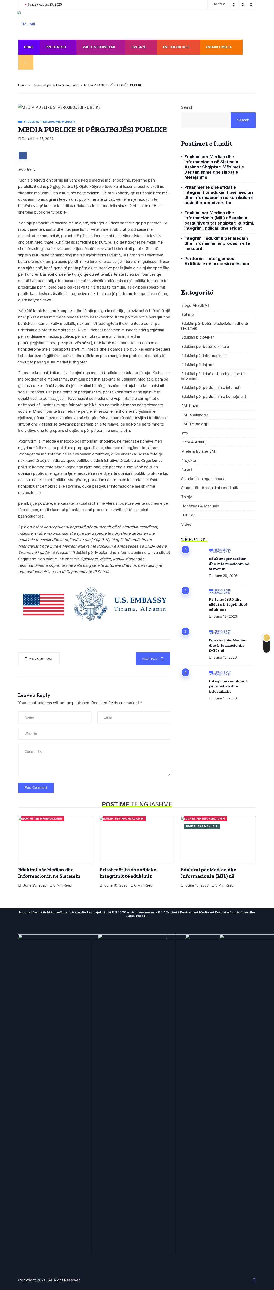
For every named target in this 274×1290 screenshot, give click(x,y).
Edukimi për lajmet (197, 364)
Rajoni (186, 469)
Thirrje (186, 497)
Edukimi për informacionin (204, 355)
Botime (187, 314)
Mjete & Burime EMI (98, 47)
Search (187, 107)
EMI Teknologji (176, 47)
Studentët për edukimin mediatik (55, 85)
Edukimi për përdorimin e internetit (211, 387)
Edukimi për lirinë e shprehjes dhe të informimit (212, 376)
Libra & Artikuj (193, 442)
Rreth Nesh (56, 47)
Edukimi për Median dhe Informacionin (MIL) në (228, 645)
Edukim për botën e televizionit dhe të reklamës (214, 325)
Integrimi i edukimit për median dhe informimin (228, 686)
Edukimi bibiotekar (197, 337)
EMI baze (138, 47)
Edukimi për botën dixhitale (205, 346)
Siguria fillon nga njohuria (203, 478)
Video (186, 524)
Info (184, 433)
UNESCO (189, 515)
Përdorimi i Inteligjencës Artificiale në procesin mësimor (217, 261)
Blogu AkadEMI (195, 305)
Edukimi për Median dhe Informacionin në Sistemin (229, 563)
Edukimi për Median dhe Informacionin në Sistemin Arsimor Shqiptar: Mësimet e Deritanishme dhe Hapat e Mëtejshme (214, 167)
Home (29, 47)
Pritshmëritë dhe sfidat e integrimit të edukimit (228, 604)
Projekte (188, 460)
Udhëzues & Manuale (200, 506)
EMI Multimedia (219, 47)
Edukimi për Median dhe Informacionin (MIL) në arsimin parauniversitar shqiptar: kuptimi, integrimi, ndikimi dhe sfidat (219, 220)
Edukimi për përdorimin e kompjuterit (213, 396)
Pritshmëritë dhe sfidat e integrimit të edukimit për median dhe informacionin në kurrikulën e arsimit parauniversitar (219, 195)
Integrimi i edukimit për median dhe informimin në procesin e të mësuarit (217, 243)
